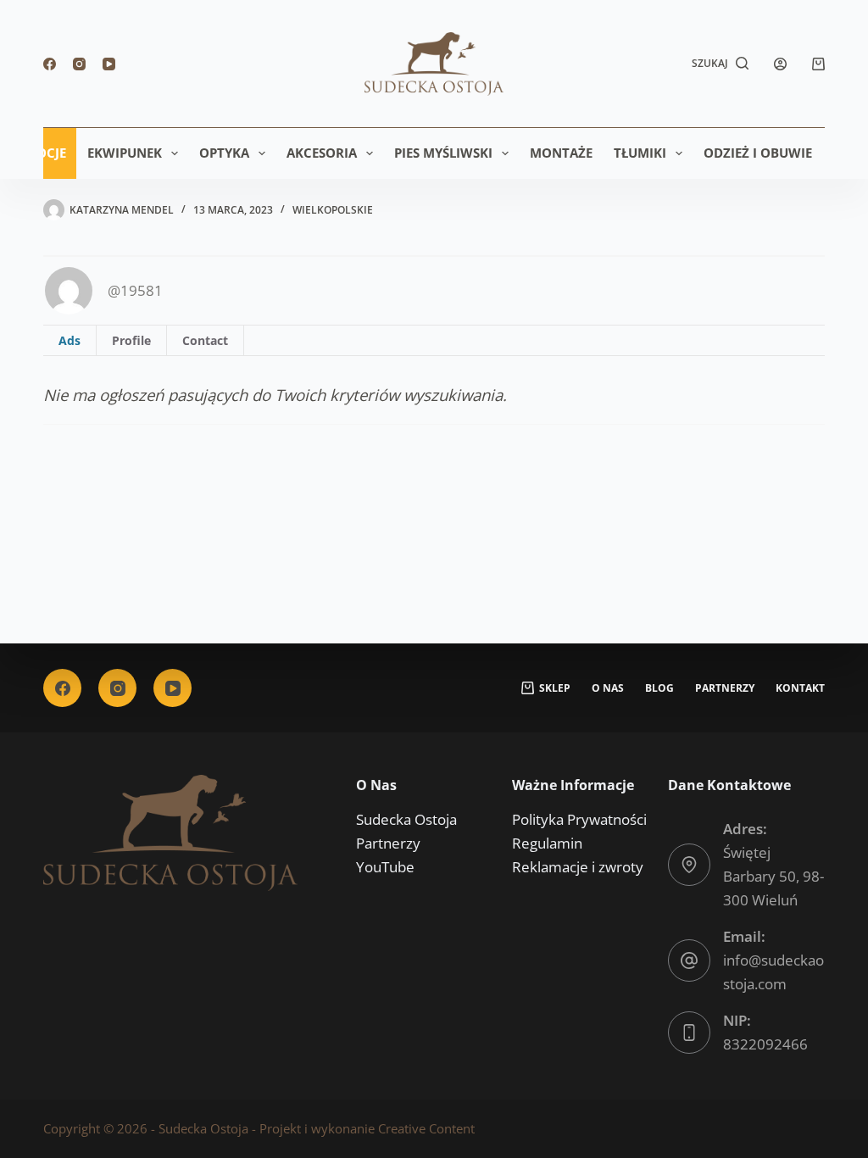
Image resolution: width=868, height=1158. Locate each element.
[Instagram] (79, 64)
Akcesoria (322, 152)
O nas (608, 688)
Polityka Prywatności (579, 819)
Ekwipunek (124, 152)
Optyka (224, 152)
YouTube (385, 867)
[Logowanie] (780, 64)
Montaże (561, 152)
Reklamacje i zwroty (577, 867)
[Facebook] (49, 64)
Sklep (554, 688)
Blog (659, 688)
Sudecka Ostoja (406, 819)
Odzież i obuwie (758, 152)
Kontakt (800, 688)
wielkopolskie (332, 210)
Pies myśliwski (443, 152)
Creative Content (426, 1128)
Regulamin (547, 843)
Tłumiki (640, 152)
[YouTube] (109, 64)
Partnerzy (724, 688)
